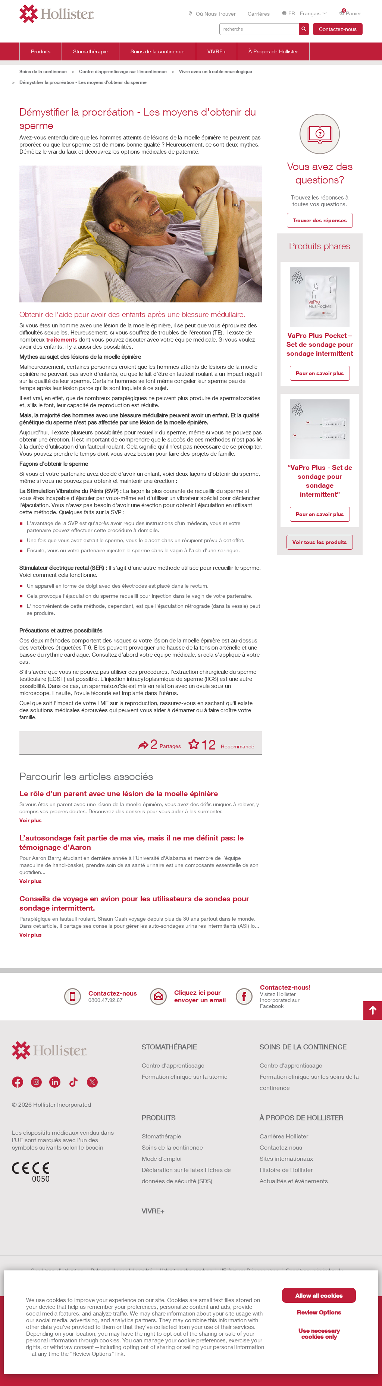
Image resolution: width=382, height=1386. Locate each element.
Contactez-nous (338, 29)
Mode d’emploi (162, 1158)
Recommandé (227, 744)
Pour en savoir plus (320, 373)
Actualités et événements (294, 1180)
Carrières (259, 13)
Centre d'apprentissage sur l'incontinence (123, 71)
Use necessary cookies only (319, 1333)
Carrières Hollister (284, 1136)
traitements (61, 339)
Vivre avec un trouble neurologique (215, 71)
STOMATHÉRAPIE (169, 1047)
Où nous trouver (215, 13)
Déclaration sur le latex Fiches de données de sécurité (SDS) (186, 1175)
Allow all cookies (319, 1295)
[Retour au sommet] (372, 1010)
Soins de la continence (158, 51)
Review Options (319, 1312)
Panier (352, 12)
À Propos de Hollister (273, 51)
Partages (165, 744)
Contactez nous (281, 1147)
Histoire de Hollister (286, 1169)
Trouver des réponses (320, 220)
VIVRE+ (216, 51)
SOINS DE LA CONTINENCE (303, 1047)
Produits (40, 51)
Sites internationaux (286, 1158)
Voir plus (30, 820)
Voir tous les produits (319, 542)
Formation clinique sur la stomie (185, 1076)
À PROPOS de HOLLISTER (301, 1117)
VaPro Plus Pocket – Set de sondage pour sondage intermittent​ (319, 344)
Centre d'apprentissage (173, 1065)
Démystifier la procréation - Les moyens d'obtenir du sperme (83, 82)
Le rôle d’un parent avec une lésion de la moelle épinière (118, 793)
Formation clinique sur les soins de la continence (309, 1082)
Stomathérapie (90, 51)
